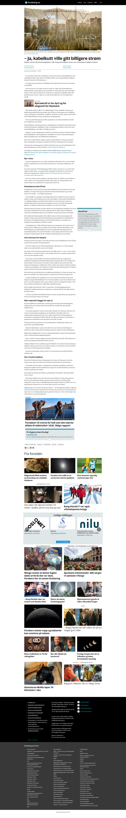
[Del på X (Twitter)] (28, 448)
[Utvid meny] (101, 2)
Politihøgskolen (84, 749)
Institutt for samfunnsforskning (34, 787)
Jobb (95, 2)
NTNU (55, 758)
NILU (28, 806)
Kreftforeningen (31, 791)
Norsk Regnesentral (58, 794)
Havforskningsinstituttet (33, 775)
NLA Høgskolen (57, 749)
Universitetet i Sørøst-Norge (86, 795)
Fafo (28, 761)
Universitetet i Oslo (84, 791)
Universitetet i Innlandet (85, 789)
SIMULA (82, 759)
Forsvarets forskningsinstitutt (34, 766)
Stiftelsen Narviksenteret (86, 772)
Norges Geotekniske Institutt (60, 782)
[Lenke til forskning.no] (49, 2)
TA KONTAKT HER (31, 435)
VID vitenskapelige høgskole (87, 803)
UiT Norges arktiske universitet (87, 783)
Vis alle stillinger (63, 542)
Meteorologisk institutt (32, 797)
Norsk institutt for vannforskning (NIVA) (63, 802)
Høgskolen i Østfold (31, 779)
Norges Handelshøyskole (59, 784)
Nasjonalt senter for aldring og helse (62, 766)
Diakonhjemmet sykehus (33, 755)
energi (40, 444)
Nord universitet (57, 778)
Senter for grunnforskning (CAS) (87, 763)
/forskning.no (84, 705)
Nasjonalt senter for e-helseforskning (62, 768)
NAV (28, 799)
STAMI (81, 768)
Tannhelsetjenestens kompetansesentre (89, 779)
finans (54, 444)
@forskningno (84, 702)
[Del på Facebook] (25, 448)
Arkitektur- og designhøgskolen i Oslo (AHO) (37, 751)
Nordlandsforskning (58, 780)
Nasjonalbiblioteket (58, 760)
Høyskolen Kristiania (32, 785)
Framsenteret (30, 768)
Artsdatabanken (31, 753)
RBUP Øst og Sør (84, 753)
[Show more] (89, 231)
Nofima (55, 776)
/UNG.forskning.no (86, 708)
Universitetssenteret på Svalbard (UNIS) (89, 797)
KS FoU (28, 789)
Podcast (90, 2)
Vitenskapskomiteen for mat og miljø (89, 805)
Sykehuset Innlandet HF (85, 777)
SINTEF (81, 761)
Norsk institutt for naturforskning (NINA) (63, 800)
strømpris (47, 444)
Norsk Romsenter (58, 796)
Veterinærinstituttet (84, 801)
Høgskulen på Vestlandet (33, 783)
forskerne (36, 152)
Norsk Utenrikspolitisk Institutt (61, 798)
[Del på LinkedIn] (30, 448)
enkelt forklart (30, 444)
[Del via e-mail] (33, 448)
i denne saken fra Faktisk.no (56, 147)
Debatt (80, 2)
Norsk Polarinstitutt (58, 792)
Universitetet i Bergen (85, 787)
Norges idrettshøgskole (59, 790)
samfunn (61, 444)
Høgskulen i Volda (31, 781)
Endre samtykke (33, 740)
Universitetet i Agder (85, 785)
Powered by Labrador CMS (63, 812)
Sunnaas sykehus (84, 775)
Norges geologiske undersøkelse (61, 788)
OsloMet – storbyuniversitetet (60, 804)
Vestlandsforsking (84, 799)
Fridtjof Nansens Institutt (33, 770)
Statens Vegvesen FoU (85, 770)
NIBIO (28, 801)
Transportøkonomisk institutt (87, 781)
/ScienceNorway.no (86, 711)
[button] (27, 529)
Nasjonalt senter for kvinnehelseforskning (64, 770)
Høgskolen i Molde (31, 777)
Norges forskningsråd (59, 786)
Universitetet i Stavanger (86, 793)
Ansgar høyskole (31, 749)
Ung (84, 2)
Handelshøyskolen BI (32, 772)
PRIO (81, 751)
